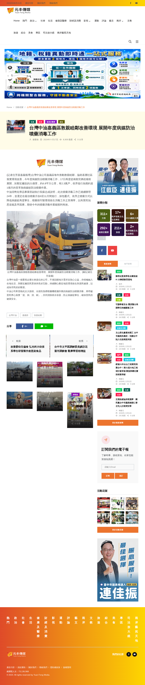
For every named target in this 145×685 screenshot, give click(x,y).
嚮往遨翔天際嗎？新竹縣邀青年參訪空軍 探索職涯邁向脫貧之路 (18, 361)
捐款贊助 (21, 667)
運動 (96, 20)
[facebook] (130, 3)
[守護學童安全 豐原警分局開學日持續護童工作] (104, 297)
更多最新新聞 (117, 423)
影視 (86, 20)
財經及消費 (75, 20)
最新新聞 (107, 264)
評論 (104, 20)
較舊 (81, 341)
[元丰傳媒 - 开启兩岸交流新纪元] (19, 10)
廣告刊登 (29, 3)
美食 (30, 32)
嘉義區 (25, 315)
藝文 (111, 20)
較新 (18, 341)
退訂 (121, 476)
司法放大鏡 (48, 32)
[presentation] (8, 75)
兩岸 (119, 20)
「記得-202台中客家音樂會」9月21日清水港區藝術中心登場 (79, 408)
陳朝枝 (17, 393)
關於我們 (41, 3)
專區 (38, 32)
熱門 (25, 20)
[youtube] (136, 3)
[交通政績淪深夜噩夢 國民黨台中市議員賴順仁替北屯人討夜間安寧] (104, 393)
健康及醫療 (61, 20)
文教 (129, 20)
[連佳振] (117, 176)
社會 (43, 20)
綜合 (23, 32)
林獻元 (47, 371)
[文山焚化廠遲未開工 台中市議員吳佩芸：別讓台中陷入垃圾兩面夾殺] (104, 326)
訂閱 (108, 476)
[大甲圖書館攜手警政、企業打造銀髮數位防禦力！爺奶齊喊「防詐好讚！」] (103, 517)
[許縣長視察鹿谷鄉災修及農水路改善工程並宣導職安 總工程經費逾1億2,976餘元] (117, 503)
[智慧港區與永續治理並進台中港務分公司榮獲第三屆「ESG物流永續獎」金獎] (132, 503)
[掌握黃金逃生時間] (50, 163)
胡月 (120, 284)
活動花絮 (19, 107)
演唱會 (75, 394)
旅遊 (16, 32)
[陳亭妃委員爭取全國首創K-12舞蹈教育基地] (104, 275)
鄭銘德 (17, 365)
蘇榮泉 (36, 139)
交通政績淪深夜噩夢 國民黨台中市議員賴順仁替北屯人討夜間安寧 (126, 402)
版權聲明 (67, 667)
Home (17, 20)
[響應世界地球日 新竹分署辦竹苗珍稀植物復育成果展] (117, 517)
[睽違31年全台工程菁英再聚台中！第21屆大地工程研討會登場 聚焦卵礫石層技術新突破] (104, 358)
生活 (50, 20)
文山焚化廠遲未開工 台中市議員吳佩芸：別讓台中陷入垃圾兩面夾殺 (127, 336)
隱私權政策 (55, 667)
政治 (32, 20)
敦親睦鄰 (38, 315)
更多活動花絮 (117, 530)
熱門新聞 (128, 264)
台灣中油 (13, 315)
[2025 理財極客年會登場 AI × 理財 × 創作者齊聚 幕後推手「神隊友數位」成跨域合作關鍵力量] (132, 517)
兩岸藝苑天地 (64, 32)
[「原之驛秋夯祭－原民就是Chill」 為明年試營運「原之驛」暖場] (103, 503)
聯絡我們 (53, 3)
